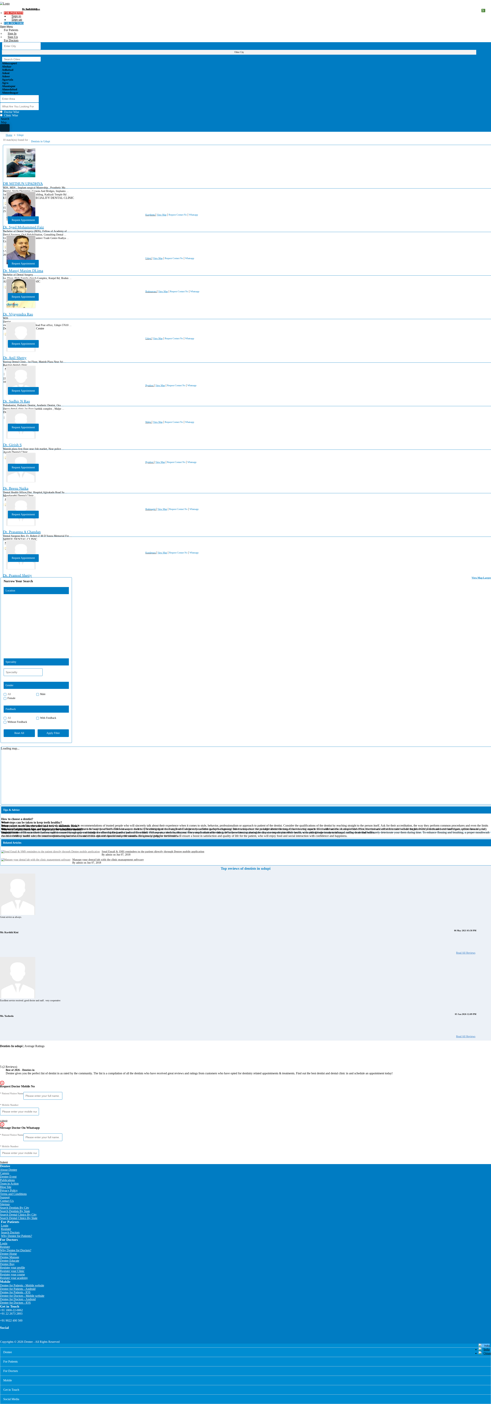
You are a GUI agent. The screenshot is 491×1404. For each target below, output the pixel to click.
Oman (487, 1353)
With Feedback (48, 717)
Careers (4, 1173)
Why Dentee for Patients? (16, 1236)
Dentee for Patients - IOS (15, 1292)
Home (9, 135)
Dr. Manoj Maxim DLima (23, 270)
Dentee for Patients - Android (17, 1288)
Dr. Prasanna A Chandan (22, 532)
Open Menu (6, 26)
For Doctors (11, 40)
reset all (19, 733)
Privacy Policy (9, 1190)
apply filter (53, 733)
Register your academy (14, 1278)
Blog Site (5, 1187)
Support (5, 1197)
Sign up (17, 19)
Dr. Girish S (12, 445)
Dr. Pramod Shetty (17, 575)
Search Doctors (10, 1232)
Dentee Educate (9, 1260)
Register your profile (12, 1267)
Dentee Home (8, 1253)
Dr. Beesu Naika (15, 488)
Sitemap (5, 1204)
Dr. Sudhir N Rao (16, 401)
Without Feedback (17, 722)
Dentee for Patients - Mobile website (22, 1285)
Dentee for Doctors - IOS (15, 1302)
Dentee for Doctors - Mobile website (22, 1295)
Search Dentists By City (14, 1207)
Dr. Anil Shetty (14, 358)
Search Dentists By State (15, 1211)
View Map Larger (481, 577)
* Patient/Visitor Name (11, 1093)
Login (4, 1225)
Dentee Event (8, 1176)
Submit (4, 1162)
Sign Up (13, 37)
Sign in (16, 16)
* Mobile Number (9, 1104)
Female (11, 698)
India (487, 1349)
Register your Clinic (12, 1271)
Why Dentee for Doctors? (15, 1250)
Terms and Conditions (13, 1194)
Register (6, 1229)
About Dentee (8, 1169)
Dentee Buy (7, 1264)
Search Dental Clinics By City (18, 1214)
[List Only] (5, 128)
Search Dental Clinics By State (18, 1218)
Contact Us (7, 1200)
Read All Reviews (465, 952)
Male (42, 694)
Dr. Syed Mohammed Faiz (23, 227)
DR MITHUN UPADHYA (23, 183)
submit (3, 1121)
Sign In (12, 33)
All (9, 694)
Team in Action (9, 1183)
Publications (7, 1180)
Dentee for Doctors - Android (18, 1299)
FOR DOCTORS (14, 23)
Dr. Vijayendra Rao (18, 314)
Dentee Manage (9, 1257)
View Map (161, 214)
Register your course (12, 1274)
